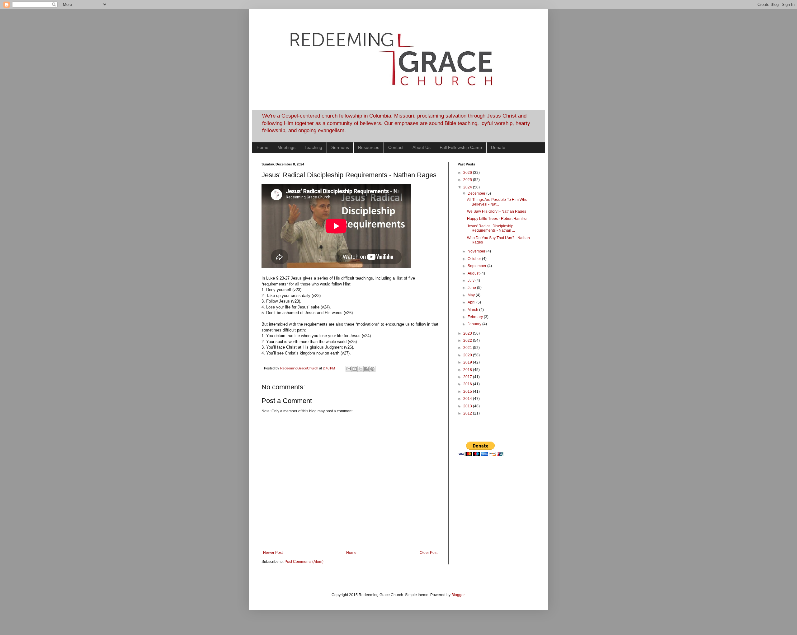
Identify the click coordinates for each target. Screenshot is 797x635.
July (471, 280)
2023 (468, 333)
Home (262, 147)
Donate (498, 147)
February (476, 317)
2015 (468, 391)
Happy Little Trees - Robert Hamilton (498, 218)
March (473, 310)
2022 (468, 340)
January (475, 324)
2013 (468, 406)
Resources (368, 147)
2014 (468, 398)
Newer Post (273, 552)
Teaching (313, 147)
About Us (422, 147)
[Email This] (349, 369)
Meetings (286, 147)
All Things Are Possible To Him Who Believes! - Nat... (497, 201)
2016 (468, 384)
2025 (468, 180)
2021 (468, 347)
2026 (468, 172)
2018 (468, 370)
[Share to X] (360, 369)
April (472, 302)
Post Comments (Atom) (304, 561)
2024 (468, 187)
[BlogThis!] (354, 369)
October (475, 259)
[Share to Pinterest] (372, 369)
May (472, 295)
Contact (395, 147)
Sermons (340, 147)
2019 (468, 362)
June (472, 287)
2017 (468, 377)
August (474, 273)
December (477, 193)
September (477, 266)
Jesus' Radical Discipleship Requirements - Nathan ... (491, 228)
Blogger (458, 595)
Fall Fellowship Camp (461, 147)
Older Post (428, 552)
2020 (468, 355)
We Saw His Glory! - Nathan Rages (496, 211)
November (477, 251)
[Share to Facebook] (366, 369)
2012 (468, 413)
